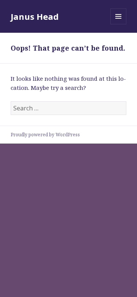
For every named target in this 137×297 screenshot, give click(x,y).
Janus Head (35, 16)
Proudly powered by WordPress (45, 134)
